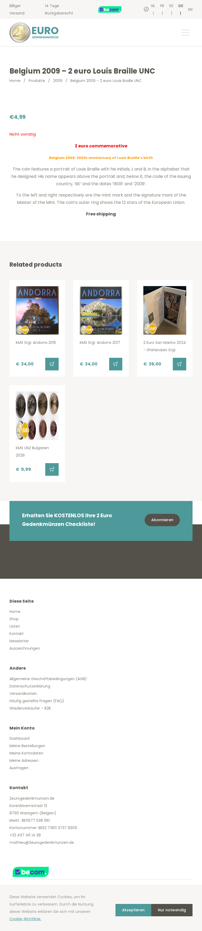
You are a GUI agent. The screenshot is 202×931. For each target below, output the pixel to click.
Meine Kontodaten (26, 753)
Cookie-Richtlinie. (25, 919)
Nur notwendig (172, 910)
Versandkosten (23, 693)
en (190, 9)
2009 (57, 80)
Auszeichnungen (24, 648)
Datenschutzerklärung (29, 686)
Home (15, 80)
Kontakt (16, 633)
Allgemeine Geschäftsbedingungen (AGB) (48, 678)
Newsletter (19, 641)
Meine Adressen (23, 760)
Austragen (18, 767)
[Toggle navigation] (185, 33)
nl (153, 5)
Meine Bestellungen (27, 745)
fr (162, 5)
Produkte (37, 80)
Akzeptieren (133, 910)
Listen (14, 626)
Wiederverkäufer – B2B (30, 708)
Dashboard (19, 738)
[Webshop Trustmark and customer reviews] (115, 9)
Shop (14, 619)
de (180, 5)
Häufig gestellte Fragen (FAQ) (36, 701)
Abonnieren (162, 520)
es (171, 5)
